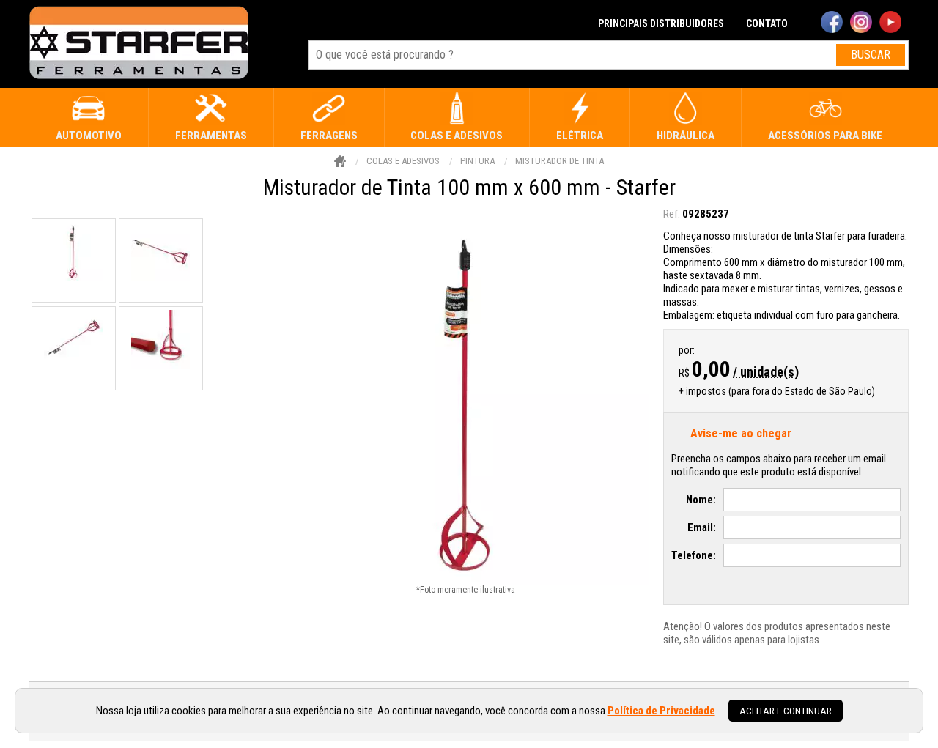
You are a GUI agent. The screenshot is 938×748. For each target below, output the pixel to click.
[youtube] (890, 23)
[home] (138, 44)
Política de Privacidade (661, 710)
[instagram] (861, 23)
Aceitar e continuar (785, 710)
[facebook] (832, 23)
